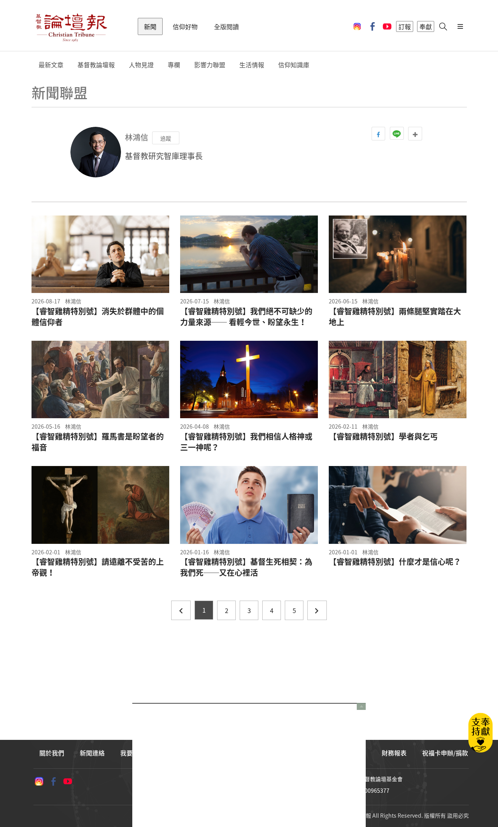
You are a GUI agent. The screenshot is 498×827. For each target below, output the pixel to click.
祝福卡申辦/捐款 (445, 752)
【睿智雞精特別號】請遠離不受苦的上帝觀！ (98, 567)
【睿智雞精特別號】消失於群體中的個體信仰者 (98, 317)
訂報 (404, 26)
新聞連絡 (92, 752)
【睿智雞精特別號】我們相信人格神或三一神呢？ (246, 442)
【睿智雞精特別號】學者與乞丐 (383, 436)
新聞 (150, 26)
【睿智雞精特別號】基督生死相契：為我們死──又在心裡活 (246, 567)
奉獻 (425, 26)
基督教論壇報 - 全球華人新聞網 (71, 26)
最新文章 (51, 65)
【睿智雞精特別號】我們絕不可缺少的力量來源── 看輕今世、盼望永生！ (246, 317)
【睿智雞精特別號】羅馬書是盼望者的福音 (98, 442)
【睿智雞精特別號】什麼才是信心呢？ (395, 561)
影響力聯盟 (209, 65)
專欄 (174, 65)
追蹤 (165, 138)
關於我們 (51, 752)
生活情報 (251, 65)
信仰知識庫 (293, 65)
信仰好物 (185, 26)
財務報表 (394, 752)
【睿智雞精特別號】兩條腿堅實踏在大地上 (395, 317)
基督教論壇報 (96, 65)
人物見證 (141, 65)
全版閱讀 (226, 26)
